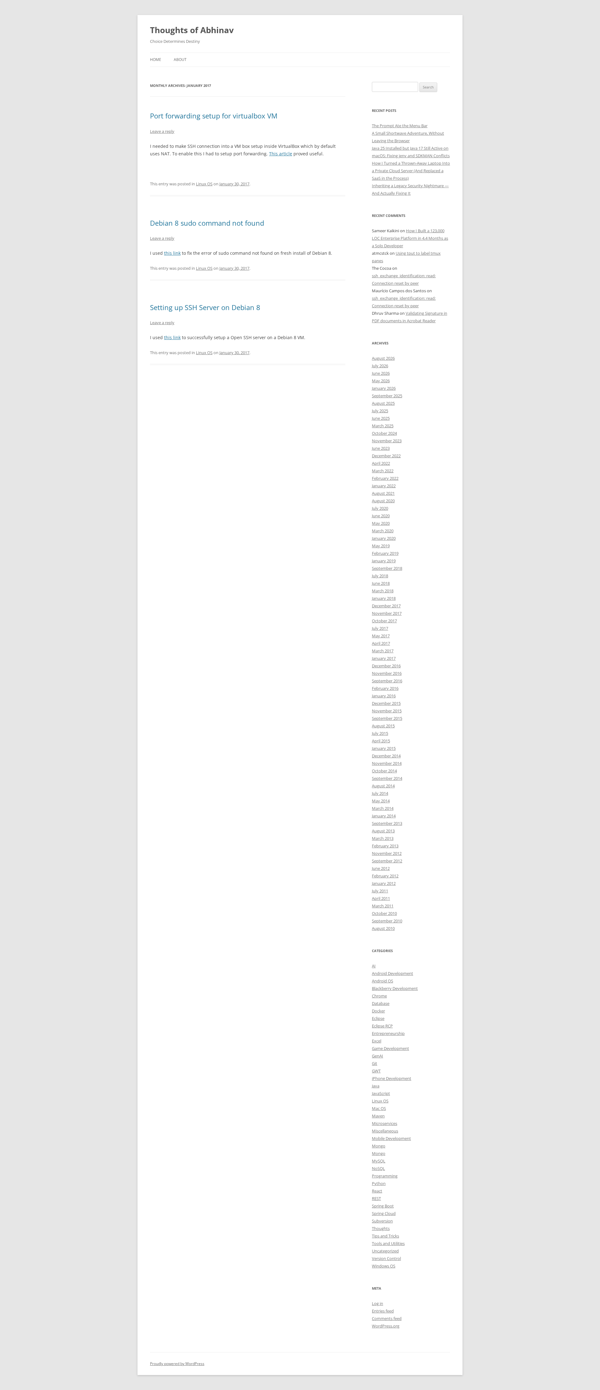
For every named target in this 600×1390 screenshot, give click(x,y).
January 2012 (384, 883)
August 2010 (383, 928)
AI (374, 966)
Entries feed (383, 1311)
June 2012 (381, 868)
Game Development (390, 1048)
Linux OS (204, 184)
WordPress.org (385, 1326)
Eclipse (378, 1018)
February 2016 (385, 688)
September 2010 (387, 921)
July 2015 (380, 733)
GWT (376, 1071)
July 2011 (380, 891)
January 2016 (384, 696)
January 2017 (384, 658)
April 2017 (381, 643)
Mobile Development (391, 1138)
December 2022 (386, 456)
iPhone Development (391, 1078)
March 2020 (382, 531)
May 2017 (381, 636)
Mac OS (379, 1108)
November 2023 (387, 441)
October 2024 (384, 433)
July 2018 (380, 576)
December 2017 (386, 606)
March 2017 (382, 651)
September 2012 (387, 861)
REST (376, 1198)
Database (380, 1003)
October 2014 (384, 771)
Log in (377, 1303)
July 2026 (380, 366)
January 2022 (384, 486)
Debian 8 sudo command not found (207, 223)
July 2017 (380, 628)
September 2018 (387, 568)
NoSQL (378, 1168)
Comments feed (387, 1318)
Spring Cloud (384, 1213)
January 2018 (384, 598)
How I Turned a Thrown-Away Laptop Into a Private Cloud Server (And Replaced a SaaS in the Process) (411, 170)
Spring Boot (383, 1206)
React (377, 1191)
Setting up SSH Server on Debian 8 (205, 307)
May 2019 (381, 546)
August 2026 (383, 358)
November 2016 (387, 673)
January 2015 (384, 748)
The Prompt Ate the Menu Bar (400, 125)
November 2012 (387, 853)
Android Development (392, 973)
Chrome (379, 996)
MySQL (378, 1161)
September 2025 (387, 396)
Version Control (386, 1258)
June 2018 (381, 583)
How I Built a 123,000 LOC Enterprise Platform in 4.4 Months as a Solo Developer (410, 238)
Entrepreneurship (388, 1033)
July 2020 (380, 508)
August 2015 (383, 726)
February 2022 (385, 478)
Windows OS (383, 1266)
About (180, 59)
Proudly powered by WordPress (177, 1363)
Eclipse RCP (382, 1026)
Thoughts (381, 1228)
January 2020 (384, 538)
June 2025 (381, 418)
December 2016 (386, 666)
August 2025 (383, 403)
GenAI (377, 1056)
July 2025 (380, 411)
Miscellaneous (385, 1131)
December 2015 (386, 703)
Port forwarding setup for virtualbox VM (214, 115)
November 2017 (387, 613)
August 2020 (383, 501)
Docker (378, 1011)
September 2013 (387, 823)
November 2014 (387, 763)
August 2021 (383, 493)
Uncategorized (385, 1251)
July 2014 (380, 793)
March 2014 (382, 808)
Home (155, 59)
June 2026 (381, 373)
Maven (378, 1116)
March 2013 (382, 838)
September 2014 (387, 778)
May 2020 (381, 523)
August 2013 (383, 831)
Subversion (382, 1221)
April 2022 (381, 463)
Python (379, 1183)
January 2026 (384, 388)
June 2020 (381, 516)
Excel (376, 1041)
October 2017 (384, 621)
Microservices (384, 1123)
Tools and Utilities (388, 1243)
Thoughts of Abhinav (192, 30)
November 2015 (387, 711)
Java (375, 1086)
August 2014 (383, 786)
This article (280, 154)
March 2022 (382, 471)
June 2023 (381, 448)
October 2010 (384, 913)
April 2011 (381, 898)
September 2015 (387, 718)
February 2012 (385, 876)
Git (374, 1063)
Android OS (382, 981)
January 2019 (384, 561)
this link (172, 253)
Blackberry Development (395, 988)
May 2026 (381, 381)
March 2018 (382, 591)
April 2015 (381, 741)
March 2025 (382, 426)
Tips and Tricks (385, 1236)
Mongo (378, 1146)
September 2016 (387, 681)
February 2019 (385, 553)
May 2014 (381, 801)
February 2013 (385, 846)
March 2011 (382, 906)
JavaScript (381, 1093)
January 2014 (384, 816)
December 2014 (386, 756)
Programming (385, 1176)
